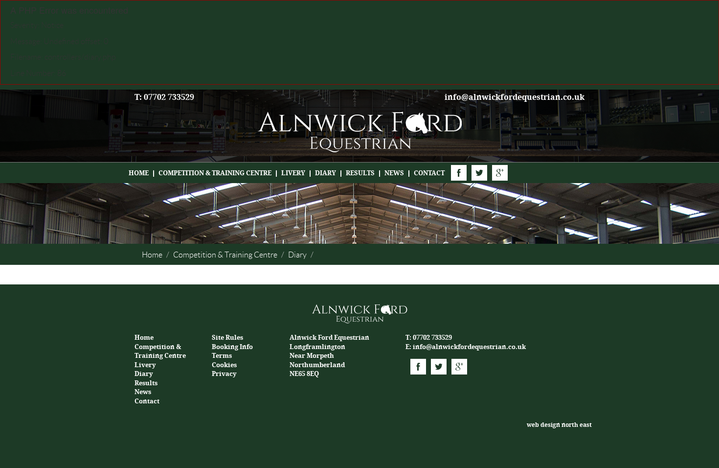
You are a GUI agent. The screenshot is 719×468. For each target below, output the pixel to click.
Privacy (224, 373)
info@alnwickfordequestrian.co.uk (514, 97)
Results (360, 173)
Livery (293, 173)
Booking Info (232, 347)
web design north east (559, 424)
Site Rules (227, 337)
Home (139, 173)
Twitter (479, 173)
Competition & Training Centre (214, 173)
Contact (429, 173)
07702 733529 (432, 337)
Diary (325, 173)
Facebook (459, 173)
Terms (222, 355)
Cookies (224, 365)
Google (500, 173)
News (394, 173)
